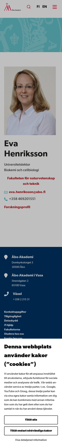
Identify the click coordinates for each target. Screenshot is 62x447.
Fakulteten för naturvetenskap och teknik (31, 181)
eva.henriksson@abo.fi (27, 192)
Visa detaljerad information (31, 440)
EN (44, 7)
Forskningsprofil (17, 207)
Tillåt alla (31, 420)
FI (38, 7)
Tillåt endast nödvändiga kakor (31, 431)
